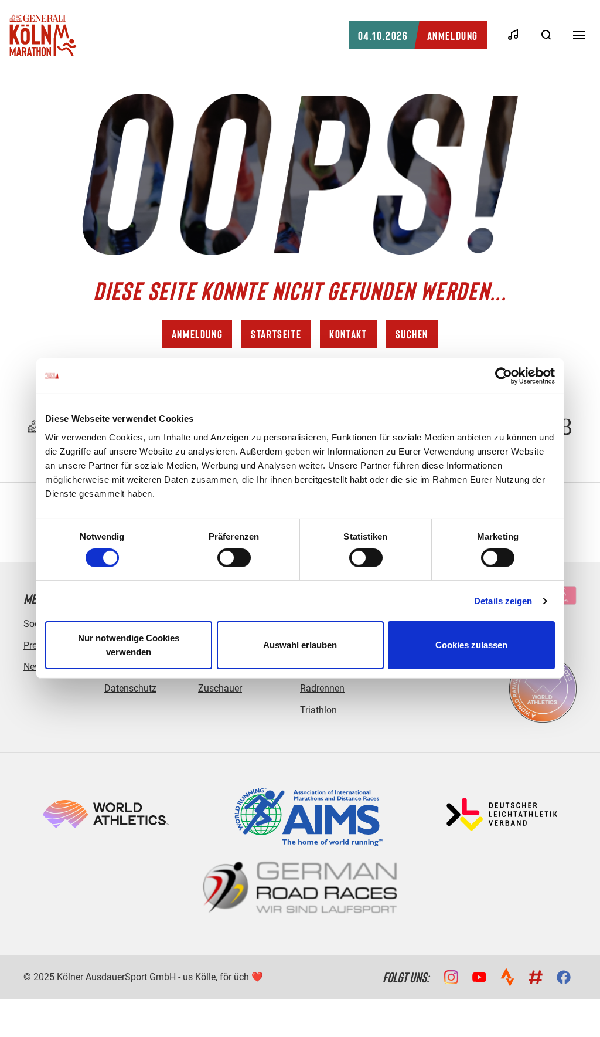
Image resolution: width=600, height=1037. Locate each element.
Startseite (276, 334)
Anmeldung (418, 35)
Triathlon (318, 710)
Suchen (412, 334)
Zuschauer (220, 688)
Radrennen (322, 688)
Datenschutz (130, 688)
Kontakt (348, 334)
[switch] (234, 557)
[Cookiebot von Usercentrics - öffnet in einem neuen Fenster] (503, 376)
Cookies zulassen (471, 645)
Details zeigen (503, 601)
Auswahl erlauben (300, 645)
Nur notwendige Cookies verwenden (128, 645)
